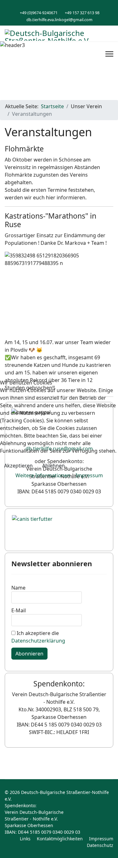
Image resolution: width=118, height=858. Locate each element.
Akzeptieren (18, 465)
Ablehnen (53, 465)
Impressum (89, 475)
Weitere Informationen (42, 475)
